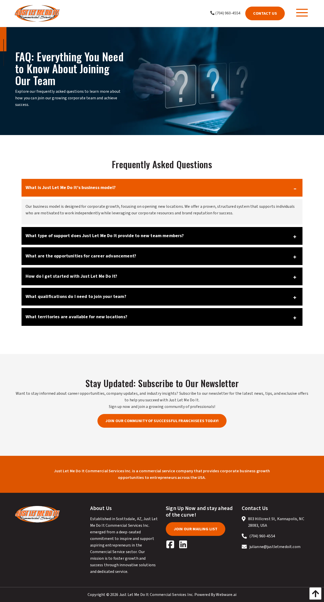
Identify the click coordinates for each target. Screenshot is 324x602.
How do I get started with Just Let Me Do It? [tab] (71, 276)
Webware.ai (226, 594)
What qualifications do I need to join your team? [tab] (76, 296)
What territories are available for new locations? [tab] (76, 317)
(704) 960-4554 (227, 13)
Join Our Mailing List (195, 529)
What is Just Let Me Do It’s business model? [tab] (71, 187)
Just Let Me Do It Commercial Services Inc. (156, 594)
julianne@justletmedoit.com (274, 547)
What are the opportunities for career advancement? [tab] (81, 256)
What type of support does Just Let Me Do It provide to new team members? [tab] (105, 236)
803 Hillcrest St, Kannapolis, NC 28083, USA (276, 522)
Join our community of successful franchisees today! (162, 421)
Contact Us (265, 13)
